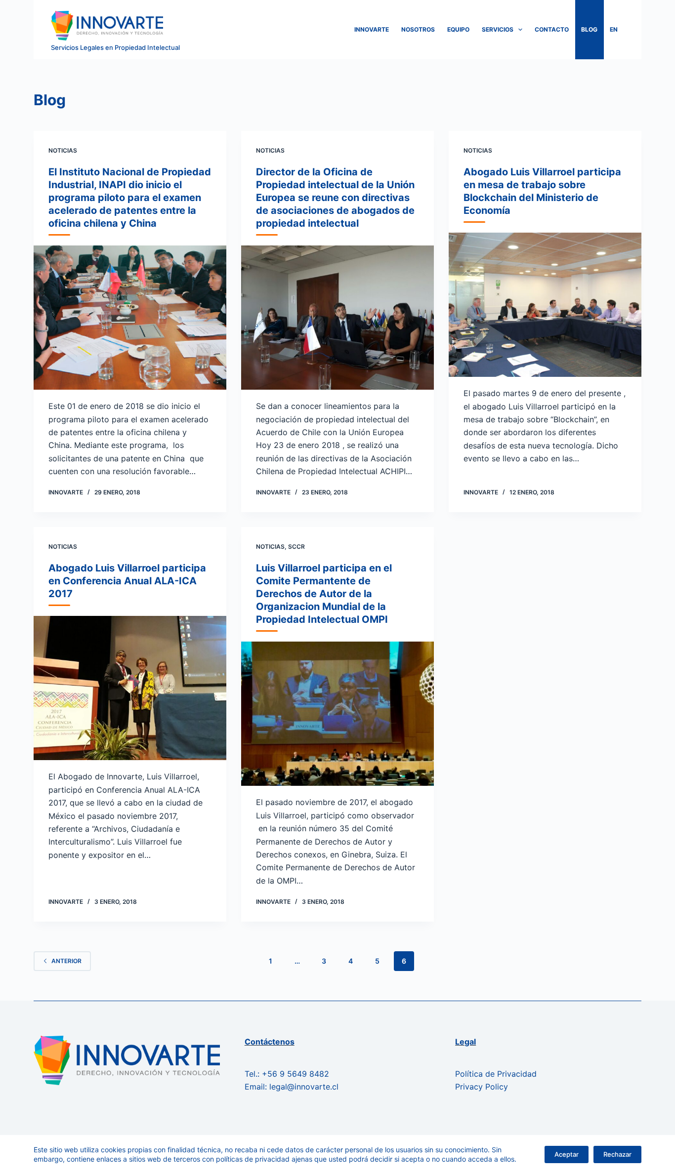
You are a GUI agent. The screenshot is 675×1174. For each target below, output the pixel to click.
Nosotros (418, 29)
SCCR (296, 546)
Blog (589, 29)
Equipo (458, 29)
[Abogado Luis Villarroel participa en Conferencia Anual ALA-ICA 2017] (130, 688)
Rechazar (617, 1154)
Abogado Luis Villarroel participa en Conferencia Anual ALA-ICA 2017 (127, 581)
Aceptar (566, 1154)
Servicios (497, 29)
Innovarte (371, 29)
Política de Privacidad (496, 1074)
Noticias (62, 150)
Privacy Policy (481, 1087)
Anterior (66, 961)
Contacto (552, 29)
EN (614, 29)
